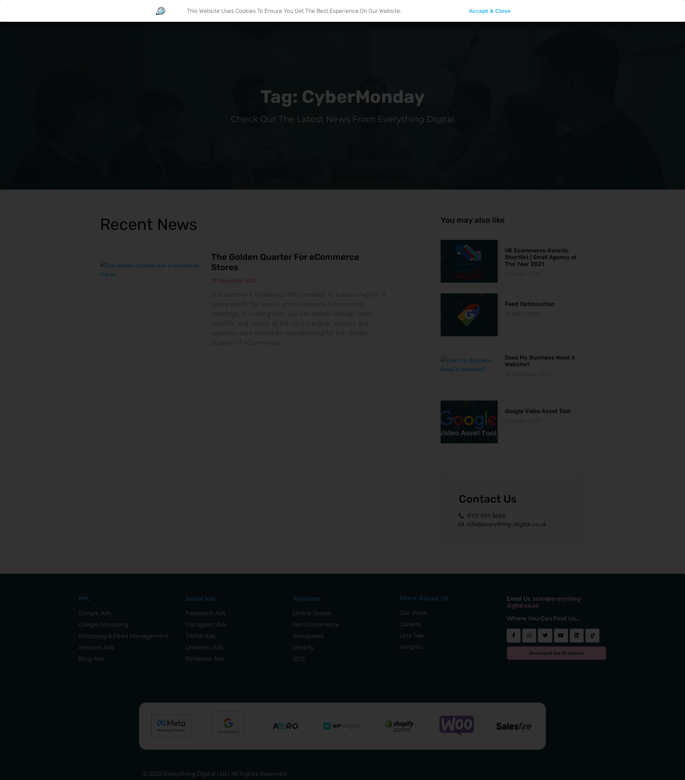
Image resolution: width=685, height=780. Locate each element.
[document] (342, 390)
